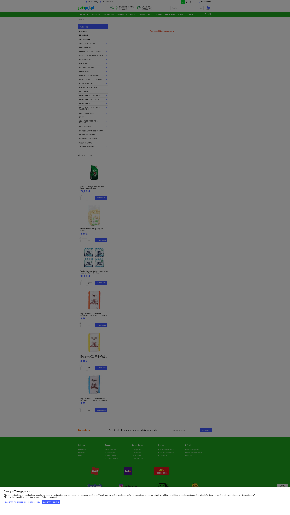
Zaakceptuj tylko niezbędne (15, 502)
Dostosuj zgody (34, 502)
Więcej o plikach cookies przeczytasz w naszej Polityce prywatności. (31, 497)
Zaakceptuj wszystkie (51, 502)
